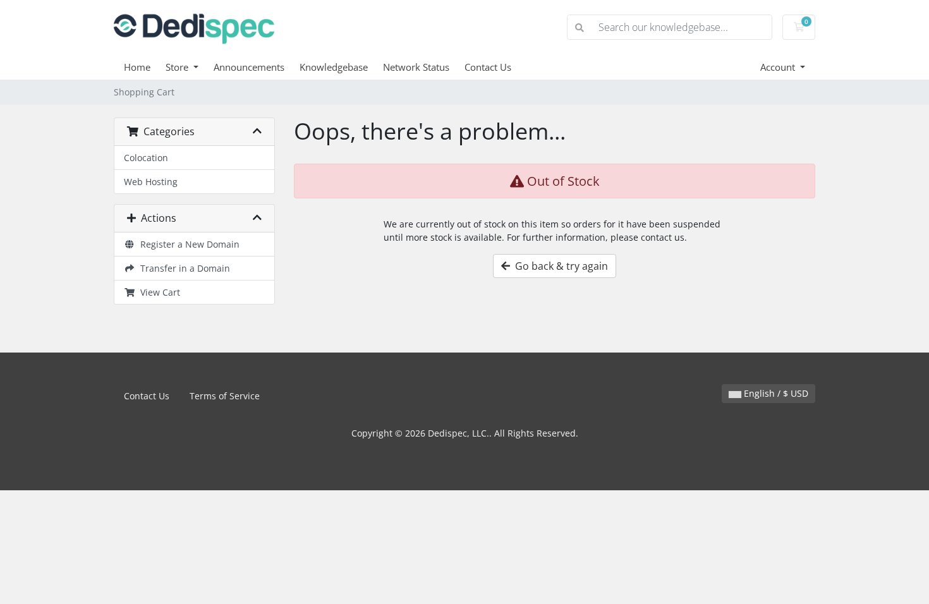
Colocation (146, 158)
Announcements (249, 67)
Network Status (416, 67)
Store (178, 67)
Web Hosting (151, 182)
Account (779, 67)
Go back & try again (559, 266)
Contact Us (487, 67)
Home (137, 67)
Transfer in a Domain (182, 268)
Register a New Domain (187, 244)
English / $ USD (774, 393)
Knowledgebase (334, 67)
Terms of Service (225, 396)
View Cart (157, 292)
